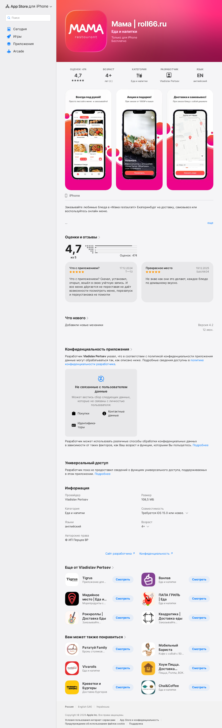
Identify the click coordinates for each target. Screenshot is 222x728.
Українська (102, 707)
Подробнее (201, 445)
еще (210, 222)
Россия (69, 707)
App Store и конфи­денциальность (139, 720)
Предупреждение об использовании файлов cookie (95, 724)
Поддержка (136, 724)
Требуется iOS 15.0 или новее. (162, 513)
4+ (143, 526)
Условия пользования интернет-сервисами (90, 720)
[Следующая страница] (218, 75)
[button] (28, 29)
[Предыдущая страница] (61, 75)
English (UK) (85, 707)
